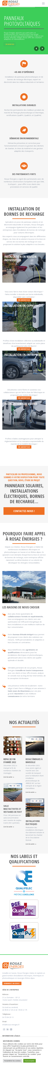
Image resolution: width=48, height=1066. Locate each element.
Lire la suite (7, 777)
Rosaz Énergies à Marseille (34, 761)
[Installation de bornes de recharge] (24, 268)
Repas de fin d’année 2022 (9, 761)
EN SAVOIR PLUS (10, 44)
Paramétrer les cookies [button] (12, 1061)
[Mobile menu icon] (43, 3)
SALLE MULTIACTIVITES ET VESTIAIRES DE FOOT (12, 808)
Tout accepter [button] (29, 1061)
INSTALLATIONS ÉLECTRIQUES (33, 823)
